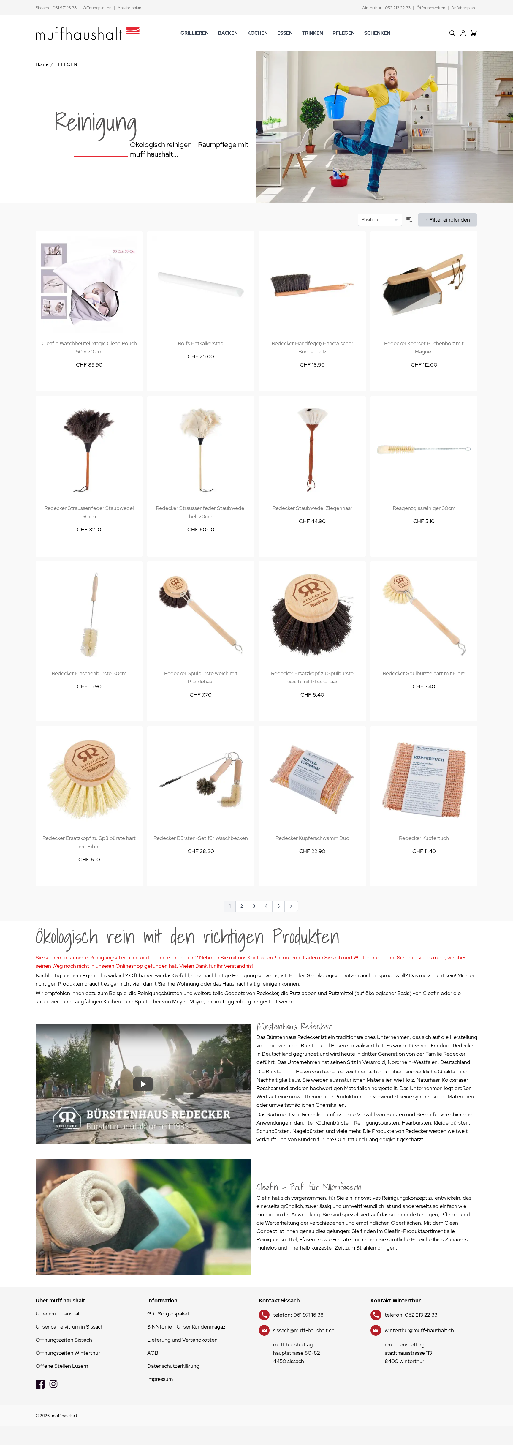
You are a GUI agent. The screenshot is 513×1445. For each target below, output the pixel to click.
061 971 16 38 (65, 7)
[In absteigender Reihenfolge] (409, 219)
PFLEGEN (343, 33)
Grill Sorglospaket (168, 1313)
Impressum (160, 1378)
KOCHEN (257, 33)
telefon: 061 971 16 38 (298, 1314)
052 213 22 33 (398, 7)
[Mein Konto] (463, 33)
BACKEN (228, 33)
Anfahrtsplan (129, 7)
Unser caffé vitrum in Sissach (70, 1326)
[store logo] (88, 33)
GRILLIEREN (194, 33)
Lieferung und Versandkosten (182, 1339)
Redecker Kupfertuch (424, 838)
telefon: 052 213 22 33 (411, 1314)
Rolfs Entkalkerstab (201, 343)
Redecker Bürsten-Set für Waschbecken (200, 838)
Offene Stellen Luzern (62, 1365)
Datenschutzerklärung (173, 1365)
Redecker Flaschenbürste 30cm (89, 673)
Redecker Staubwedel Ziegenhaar (312, 508)
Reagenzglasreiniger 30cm (424, 508)
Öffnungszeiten (97, 7)
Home (42, 64)
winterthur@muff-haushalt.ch (419, 1330)
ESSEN (285, 33)
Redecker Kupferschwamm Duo (312, 838)
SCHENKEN (377, 33)
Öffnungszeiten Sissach (64, 1339)
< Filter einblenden (447, 219)
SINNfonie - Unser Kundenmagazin (188, 1326)
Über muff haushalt (58, 1313)
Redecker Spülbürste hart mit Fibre (424, 673)
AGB (152, 1352)
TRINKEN (312, 33)
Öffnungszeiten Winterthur (68, 1352)
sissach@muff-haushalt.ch (304, 1330)
